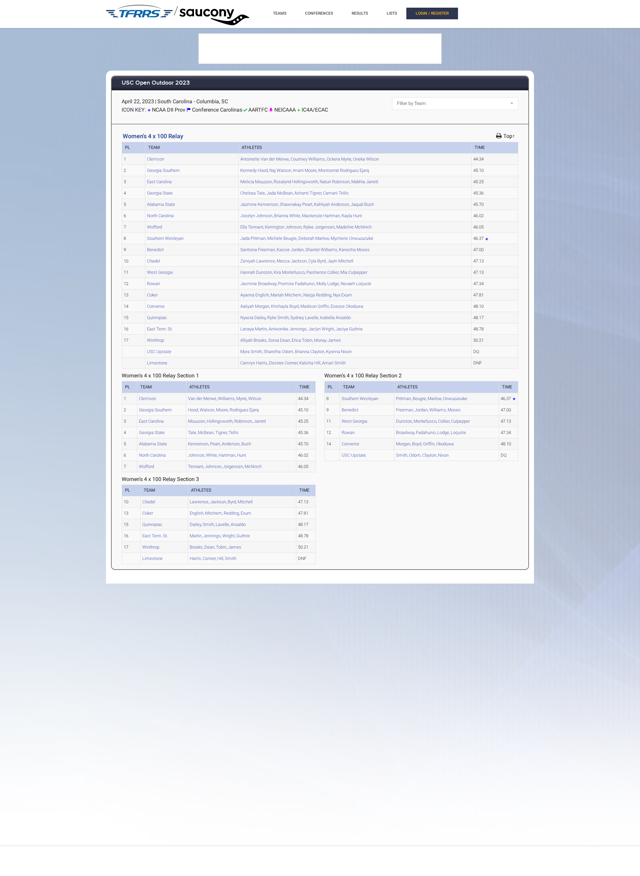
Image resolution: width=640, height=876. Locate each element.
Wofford (154, 226)
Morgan (254, 306)
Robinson (335, 181)
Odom (278, 351)
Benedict (155, 249)
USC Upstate (159, 351)
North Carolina (160, 215)
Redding (317, 294)
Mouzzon (256, 181)
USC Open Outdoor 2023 (156, 83)
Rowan (153, 283)
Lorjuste (356, 283)
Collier (322, 272)
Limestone (157, 362)
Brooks (253, 340)
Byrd (317, 260)
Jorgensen (319, 226)
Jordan (290, 249)
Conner (283, 362)
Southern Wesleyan (165, 238)
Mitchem (286, 294)
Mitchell (340, 260)
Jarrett (364, 181)
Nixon (339, 351)
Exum (342, 294)
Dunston (256, 272)
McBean (280, 193)
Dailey (253, 317)
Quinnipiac (157, 317)
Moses (354, 249)
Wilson (366, 159)
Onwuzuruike (352, 238)
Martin (253, 328)
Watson (280, 170)
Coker (152, 294)
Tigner (307, 193)
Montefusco (289, 272)
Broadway (258, 283)
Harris (253, 362)
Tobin (302, 340)
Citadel (153, 260)
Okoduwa (347, 306)
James (327, 340)
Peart (296, 204)
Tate (252, 193)
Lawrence (257, 260)
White (287, 215)
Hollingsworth (296, 181)
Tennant (251, 226)
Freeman (257, 249)
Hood (254, 170)
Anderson (331, 204)
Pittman (253, 238)
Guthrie (349, 328)
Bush (362, 204)
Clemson (155, 159)
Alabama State (161, 204)
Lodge (327, 283)
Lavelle (304, 317)
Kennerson (259, 204)
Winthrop (155, 340)
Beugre (282, 238)
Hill (309, 362)
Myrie (339, 159)
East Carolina (159, 181)
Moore (305, 170)
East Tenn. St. (160, 328)
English (254, 294)
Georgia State (160, 193)
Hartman (321, 215)
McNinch (354, 226)
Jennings (288, 328)
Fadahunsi (296, 283)
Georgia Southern (163, 170)
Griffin (314, 306)
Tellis (336, 193)
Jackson (292, 260)
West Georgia (160, 272)
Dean (279, 340)
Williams (308, 159)
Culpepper (353, 272)
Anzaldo (335, 317)
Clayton (309, 351)
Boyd (285, 306)
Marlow (313, 238)
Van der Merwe (264, 159)
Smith (278, 317)
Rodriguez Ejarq (343, 170)
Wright (321, 328)
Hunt (352, 215)
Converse (156, 306)
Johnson (256, 215)
